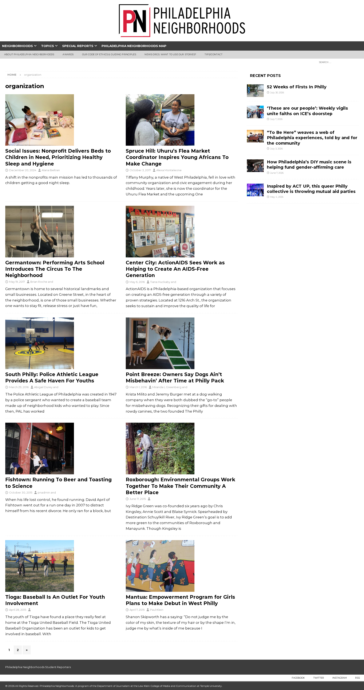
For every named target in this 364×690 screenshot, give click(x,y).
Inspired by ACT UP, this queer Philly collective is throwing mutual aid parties (312, 189)
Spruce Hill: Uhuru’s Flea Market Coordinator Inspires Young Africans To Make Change (177, 157)
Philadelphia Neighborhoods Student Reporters (38, 667)
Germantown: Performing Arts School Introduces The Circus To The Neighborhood (54, 269)
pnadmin (44, 492)
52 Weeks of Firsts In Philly (297, 86)
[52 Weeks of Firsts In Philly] (255, 90)
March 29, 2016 (19, 387)
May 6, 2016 (137, 282)
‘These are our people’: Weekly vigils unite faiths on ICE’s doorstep (307, 111)
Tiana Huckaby (160, 282)
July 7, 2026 (276, 119)
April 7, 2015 (137, 609)
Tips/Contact (213, 54)
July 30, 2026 (277, 92)
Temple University (211, 685)
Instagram (339, 677)
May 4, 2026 (276, 196)
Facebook (298, 677)
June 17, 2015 (138, 498)
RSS (357, 677)
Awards (68, 54)
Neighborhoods (17, 46)
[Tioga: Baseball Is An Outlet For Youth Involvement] (61, 566)
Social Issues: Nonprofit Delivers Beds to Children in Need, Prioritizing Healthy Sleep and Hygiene (58, 157)
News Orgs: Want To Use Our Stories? (170, 54)
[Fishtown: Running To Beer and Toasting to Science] (61, 448)
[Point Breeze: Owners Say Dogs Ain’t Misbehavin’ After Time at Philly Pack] (182, 343)
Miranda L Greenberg (166, 387)
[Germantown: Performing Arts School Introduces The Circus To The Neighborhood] (61, 231)
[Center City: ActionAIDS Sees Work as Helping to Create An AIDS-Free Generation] (182, 231)
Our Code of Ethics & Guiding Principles (109, 54)
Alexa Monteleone (169, 170)
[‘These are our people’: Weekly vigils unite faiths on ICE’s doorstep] (255, 112)
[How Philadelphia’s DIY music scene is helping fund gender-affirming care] (255, 165)
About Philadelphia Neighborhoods (29, 54)
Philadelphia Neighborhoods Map (134, 46)
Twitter (318, 677)
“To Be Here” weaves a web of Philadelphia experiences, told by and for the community (312, 138)
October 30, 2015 (20, 492)
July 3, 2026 (276, 148)
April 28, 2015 (17, 609)
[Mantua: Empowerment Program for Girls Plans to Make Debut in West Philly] (182, 566)
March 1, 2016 (138, 387)
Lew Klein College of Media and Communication (167, 685)
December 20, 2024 (22, 170)
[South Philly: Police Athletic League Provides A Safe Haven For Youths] (61, 343)
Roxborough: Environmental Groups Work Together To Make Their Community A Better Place (180, 486)
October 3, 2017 (140, 170)
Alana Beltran (51, 170)
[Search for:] (338, 62)
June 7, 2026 (277, 172)
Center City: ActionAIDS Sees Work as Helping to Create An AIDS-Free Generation (175, 269)
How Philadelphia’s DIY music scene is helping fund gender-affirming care (309, 164)
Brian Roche (38, 281)
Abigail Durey (43, 387)
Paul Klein (156, 609)
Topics (47, 46)
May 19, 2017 (17, 281)
